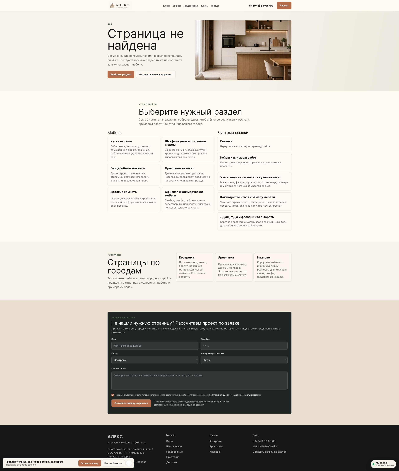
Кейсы (204, 5)
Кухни (166, 5)
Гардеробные (191, 5)
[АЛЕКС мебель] (120, 5)
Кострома (215, 441)
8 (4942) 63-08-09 (261, 5)
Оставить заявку (90, 463)
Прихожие (172, 457)
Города (215, 5)
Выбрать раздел (121, 74)
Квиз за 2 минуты (113, 463)
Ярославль (216, 446)
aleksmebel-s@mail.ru (265, 446)
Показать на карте (119, 456)
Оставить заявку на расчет (156, 74)
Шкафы (177, 5)
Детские (171, 462)
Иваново (214, 451)
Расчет (284, 5)
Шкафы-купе (174, 446)
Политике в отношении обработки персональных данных (235, 395)
